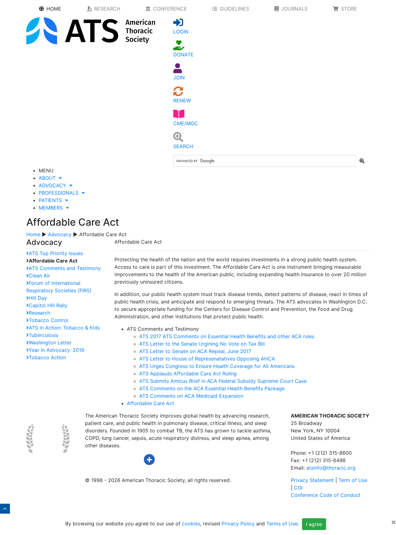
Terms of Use (282, 524)
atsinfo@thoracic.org (330, 468)
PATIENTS (52, 200)
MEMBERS (52, 208)
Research (39, 313)
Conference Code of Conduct (325, 495)
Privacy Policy (238, 524)
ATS (226, 336)
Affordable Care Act (150, 403)
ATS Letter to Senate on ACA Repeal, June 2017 (195, 351)
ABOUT (49, 178)
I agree (314, 524)
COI (298, 487)
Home (33, 234)
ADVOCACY (54, 185)
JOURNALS (294, 9)
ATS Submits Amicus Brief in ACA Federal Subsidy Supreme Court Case (223, 381)
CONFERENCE (170, 9)
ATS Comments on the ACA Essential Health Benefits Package (212, 388)
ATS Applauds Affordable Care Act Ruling (188, 373)
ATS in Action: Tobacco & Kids (64, 328)
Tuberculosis (43, 335)
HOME (53, 9)
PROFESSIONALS (60, 193)
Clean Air (39, 275)
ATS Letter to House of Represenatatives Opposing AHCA (207, 359)
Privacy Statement (312, 480)
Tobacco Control (48, 320)
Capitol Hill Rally (48, 305)
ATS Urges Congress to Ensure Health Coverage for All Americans (217, 366)
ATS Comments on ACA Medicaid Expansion (191, 396)
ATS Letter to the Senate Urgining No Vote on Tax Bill (202, 344)
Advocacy (59, 234)
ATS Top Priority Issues (56, 253)
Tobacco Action (47, 357)
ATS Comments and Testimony (65, 268)
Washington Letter (50, 342)
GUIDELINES (234, 9)
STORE (349, 9)
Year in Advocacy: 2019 (56, 350)
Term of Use (352, 480)
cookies (191, 524)
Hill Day (38, 298)
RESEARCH (107, 9)
